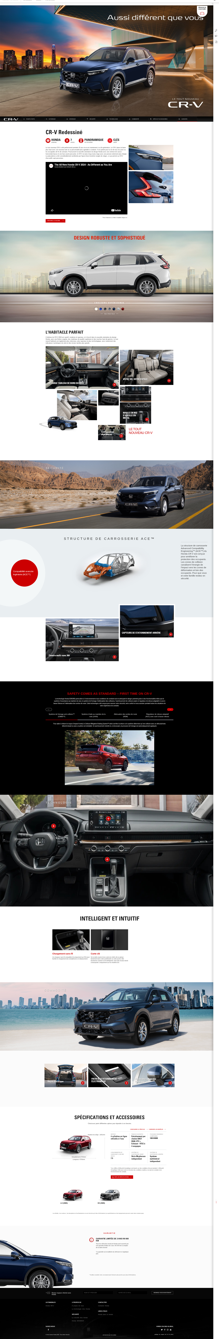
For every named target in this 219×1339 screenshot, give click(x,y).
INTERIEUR (72, 119)
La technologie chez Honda (81, 1309)
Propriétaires (50, 2)
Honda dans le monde (105, 1314)
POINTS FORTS (30, 119)
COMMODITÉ (135, 119)
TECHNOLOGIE (113, 119)
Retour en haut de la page (109, 1335)
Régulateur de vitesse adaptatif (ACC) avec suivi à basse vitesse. (157, 715)
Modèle (38, 2)
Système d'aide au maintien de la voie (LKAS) (94, 715)
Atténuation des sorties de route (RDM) (125, 715)
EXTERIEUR (52, 119)
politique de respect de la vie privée (164, 1334)
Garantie (184, 119)
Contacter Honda (103, 1305)
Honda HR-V (50, 1305)
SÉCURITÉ (92, 119)
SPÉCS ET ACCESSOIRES (160, 119)
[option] (62, 716)
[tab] (72, 1197)
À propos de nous (78, 1305)
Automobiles (27, 2)
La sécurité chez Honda (80, 1317)
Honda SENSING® (78, 1321)
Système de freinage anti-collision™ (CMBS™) (62, 715)
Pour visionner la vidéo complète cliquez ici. (114, 217)
